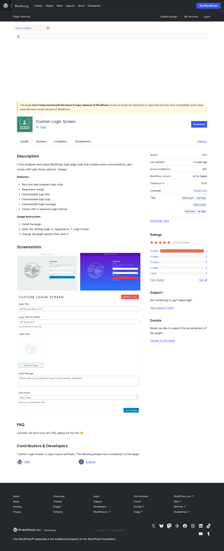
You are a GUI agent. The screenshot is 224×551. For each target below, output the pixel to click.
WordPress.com (184, 496)
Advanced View (159, 220)
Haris (43, 127)
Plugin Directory (22, 16)
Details (24, 141)
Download (199, 124)
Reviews (41, 141)
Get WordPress (209, 5)
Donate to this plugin (162, 340)
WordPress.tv (102, 511)
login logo (201, 198)
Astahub (90, 461)
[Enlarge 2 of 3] (136, 257)
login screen (200, 204)
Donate (139, 506)
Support (202, 141)
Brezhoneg (50, 530)
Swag (138, 511)
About (16, 496)
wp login (202, 211)
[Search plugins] (48, 28)
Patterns (57, 511)
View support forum (162, 307)
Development (83, 141)
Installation (60, 141)
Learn (96, 496)
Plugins (57, 506)
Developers (99, 506)
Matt (178, 501)
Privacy (17, 511)
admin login (187, 198)
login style (190, 211)
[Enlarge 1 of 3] (73, 257)
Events (137, 501)
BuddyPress (182, 511)
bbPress (180, 506)
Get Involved (141, 496)
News (16, 501)
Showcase (59, 496)
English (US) (200, 190)
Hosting (17, 506)
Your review (157, 279)
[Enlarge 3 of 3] (136, 297)
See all (203, 279)
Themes (57, 501)
